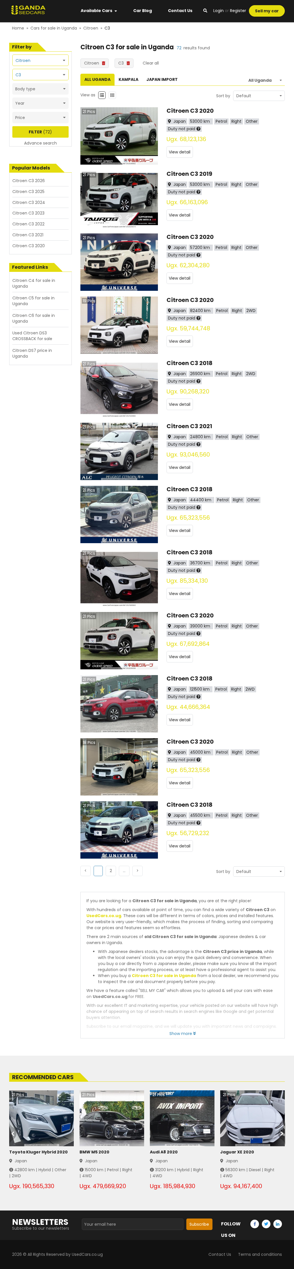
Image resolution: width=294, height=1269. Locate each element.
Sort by (223, 96)
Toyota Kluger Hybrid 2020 (38, 1152)
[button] (111, 871)
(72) (40, 132)
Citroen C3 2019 (189, 174)
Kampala (128, 79)
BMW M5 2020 (94, 1152)
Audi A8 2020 (164, 1152)
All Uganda (97, 79)
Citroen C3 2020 (190, 111)
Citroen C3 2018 (189, 363)
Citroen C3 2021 (189, 426)
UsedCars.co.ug (103, 916)
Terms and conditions (260, 1254)
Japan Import (162, 79)
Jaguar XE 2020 (237, 1152)
